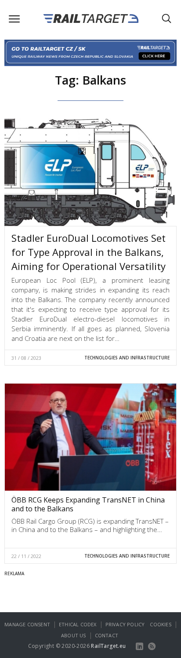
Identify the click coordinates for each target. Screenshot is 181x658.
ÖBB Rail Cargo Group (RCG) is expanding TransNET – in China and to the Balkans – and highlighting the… (90, 525)
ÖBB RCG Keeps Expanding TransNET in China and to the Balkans (88, 504)
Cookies (160, 624)
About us (73, 635)
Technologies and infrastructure (127, 358)
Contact (106, 635)
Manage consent (27, 624)
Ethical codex (78, 624)
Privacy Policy (125, 624)
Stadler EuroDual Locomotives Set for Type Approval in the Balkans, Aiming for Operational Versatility (88, 252)
